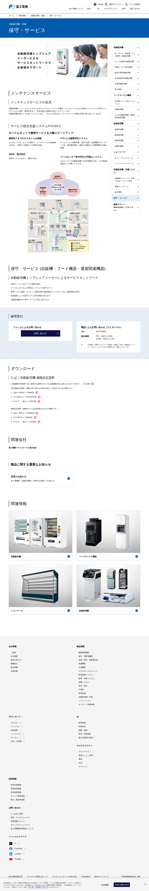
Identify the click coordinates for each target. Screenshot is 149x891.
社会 (80, 763)
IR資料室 (82, 726)
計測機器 (82, 667)
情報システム (84, 682)
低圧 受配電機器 (86, 656)
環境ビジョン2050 (86, 755)
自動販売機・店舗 (86, 697)
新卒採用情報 (16, 785)
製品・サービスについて (20, 817)
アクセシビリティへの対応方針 (64, 876)
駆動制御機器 (84, 652)
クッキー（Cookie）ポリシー (38, 887)
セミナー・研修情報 (86, 704)
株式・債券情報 (85, 734)
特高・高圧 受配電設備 (88, 660)
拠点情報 (14, 667)
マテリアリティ (85, 752)
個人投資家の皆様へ (86, 738)
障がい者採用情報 (18, 800)
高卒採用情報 (16, 792)
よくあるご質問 (17, 814)
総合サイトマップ (102, 876)
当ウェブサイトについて (20, 825)
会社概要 (14, 656)
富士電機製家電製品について (22, 829)
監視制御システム (86, 675)
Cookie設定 (85, 876)
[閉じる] (145, 884)
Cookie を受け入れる (122, 884)
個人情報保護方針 (16, 876)
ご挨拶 (13, 652)
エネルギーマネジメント (88, 671)
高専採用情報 (16, 789)
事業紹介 (14, 664)
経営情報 (82, 723)
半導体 (81, 689)
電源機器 (82, 664)
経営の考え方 (16, 660)
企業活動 (14, 671)
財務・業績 (83, 730)
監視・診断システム (86, 678)
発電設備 (82, 693)
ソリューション (85, 701)
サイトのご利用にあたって (37, 876)
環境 (80, 759)
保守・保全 (83, 686)
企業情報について (18, 821)
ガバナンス (83, 766)
